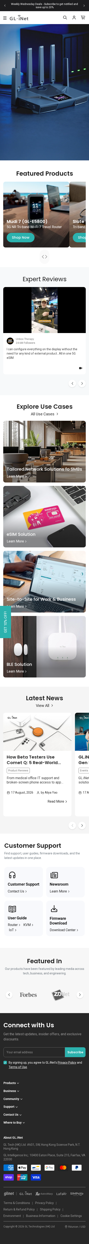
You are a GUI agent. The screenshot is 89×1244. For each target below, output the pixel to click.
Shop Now (20, 237)
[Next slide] (84, 6)
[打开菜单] (5, 18)
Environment (12, 1216)
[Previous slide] (5, 6)
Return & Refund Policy (19, 1209)
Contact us (16, 891)
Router (13, 925)
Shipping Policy (50, 1209)
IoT (11, 930)
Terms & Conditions (16, 1203)
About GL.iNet (13, 1137)
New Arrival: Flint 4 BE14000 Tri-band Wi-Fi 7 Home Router (44, 5)
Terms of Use (18, 1067)
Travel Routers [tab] (47, 257)
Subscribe (75, 1052)
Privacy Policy (67, 1062)
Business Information (40, 1216)
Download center (63, 930)
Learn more (58, 891)
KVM (27, 925)
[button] (82, 825)
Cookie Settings (71, 1216)
